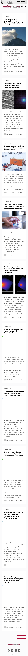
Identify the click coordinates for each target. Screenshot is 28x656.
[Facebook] (9, 650)
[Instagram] (16, 650)
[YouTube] (19, 650)
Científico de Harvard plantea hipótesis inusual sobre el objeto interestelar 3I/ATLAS (14, 393)
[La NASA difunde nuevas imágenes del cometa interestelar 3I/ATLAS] (14, 99)
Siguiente (21, 637)
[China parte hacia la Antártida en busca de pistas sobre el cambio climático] (14, 161)
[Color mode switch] (19, 6)
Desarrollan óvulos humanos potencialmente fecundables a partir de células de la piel (14, 206)
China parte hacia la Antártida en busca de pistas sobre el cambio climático (14, 148)
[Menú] (25, 6)
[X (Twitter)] (12, 650)
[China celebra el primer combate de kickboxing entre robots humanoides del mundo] (14, 594)
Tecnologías (7, 16)
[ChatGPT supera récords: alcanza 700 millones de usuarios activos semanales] (14, 467)
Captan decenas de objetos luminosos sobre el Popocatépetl (13, 331)
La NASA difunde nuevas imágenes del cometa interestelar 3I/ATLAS (12, 85)
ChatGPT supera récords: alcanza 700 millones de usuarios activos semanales (13, 454)
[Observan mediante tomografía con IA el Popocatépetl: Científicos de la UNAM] (14, 36)
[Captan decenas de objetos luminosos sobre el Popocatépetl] (14, 344)
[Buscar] (22, 6)
